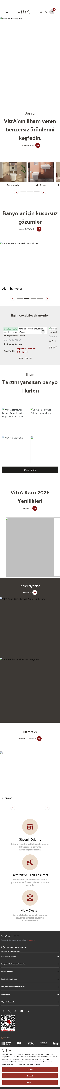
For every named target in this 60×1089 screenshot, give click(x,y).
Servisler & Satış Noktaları (10, 951)
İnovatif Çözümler (27, 229)
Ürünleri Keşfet (27, 145)
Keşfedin (27, 508)
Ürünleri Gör (30, 470)
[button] (16, 192)
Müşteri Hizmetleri (27, 738)
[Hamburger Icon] (7, 11)
